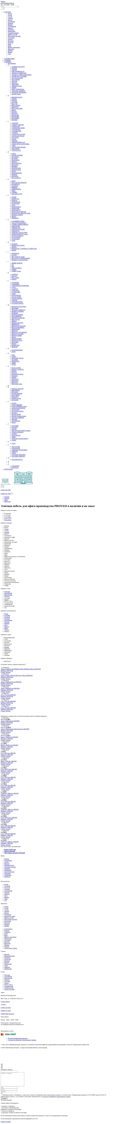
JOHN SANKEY (17, 268)
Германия (7, 957)
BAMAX (14, 100)
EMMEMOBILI (16, 189)
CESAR (14, 139)
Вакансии (7, 876)
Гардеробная (8, 620)
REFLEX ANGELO (17, 388)
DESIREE (15, 166)
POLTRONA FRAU (18, 374)
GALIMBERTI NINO (18, 221)
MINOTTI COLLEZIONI (19, 332)
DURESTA (15, 176)
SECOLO (14, 413)
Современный (8, 986)
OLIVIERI (15, 360)
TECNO (14, 429)
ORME (14, 363)
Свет (9, 54)
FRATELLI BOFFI (17, 215)
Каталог (6, 859)
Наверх (3, 1)
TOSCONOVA (16, 435)
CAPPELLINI (16, 126)
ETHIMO (14, 192)
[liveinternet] (5, 1029)
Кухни (10, 13)
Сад (5, 900)
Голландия (7, 959)
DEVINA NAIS (16, 168)
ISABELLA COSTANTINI (20, 260)
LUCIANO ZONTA (17, 303)
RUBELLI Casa (16, 398)
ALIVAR (14, 68)
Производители (9, 865)
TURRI (14, 440)
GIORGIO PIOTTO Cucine (20, 234)
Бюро (9, 46)
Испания (7, 961)
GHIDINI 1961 (16, 227)
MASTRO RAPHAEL (18, 318)
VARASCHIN (16, 448)
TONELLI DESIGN (17, 432)
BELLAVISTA (16, 105)
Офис (6, 628)
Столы (10, 15)
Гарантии (7, 868)
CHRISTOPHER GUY (18, 142)
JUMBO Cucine (16, 271)
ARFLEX (14, 83)
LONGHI (14, 300)
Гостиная (7, 617)
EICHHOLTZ (16, 184)
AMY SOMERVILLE (18, 71)
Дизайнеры (7, 875)
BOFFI (14, 110)
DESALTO (15, 165)
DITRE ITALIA (16, 170)
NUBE (14, 351)
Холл (5, 625)
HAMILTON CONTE (18, 245)
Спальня (7, 618)
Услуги (6, 862)
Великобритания (9, 956)
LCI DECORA (16, 292)
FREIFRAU (15, 218)
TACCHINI (15, 426)
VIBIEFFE (15, 451)
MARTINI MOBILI (17, 314)
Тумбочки (7, 932)
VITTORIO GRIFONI (18, 456)
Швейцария (8, 969)
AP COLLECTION (17, 78)
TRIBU (14, 437)
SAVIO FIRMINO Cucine (19, 406)
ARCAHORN (16, 79)
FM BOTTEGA (16, 207)
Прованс (7, 980)
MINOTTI (15, 331)
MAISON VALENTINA (19, 306)
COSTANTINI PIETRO (19, 147)
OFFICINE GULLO (17, 358)
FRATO (14, 216)
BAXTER (14, 102)
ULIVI (13, 443)
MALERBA (15, 308)
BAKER (14, 99)
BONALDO (15, 115)
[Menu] (1, 9)
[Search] (2, 486)
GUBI (13, 240)
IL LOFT (14, 255)
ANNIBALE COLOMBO (19, 76)
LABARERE (15, 284)
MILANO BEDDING (18, 327)
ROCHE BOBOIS (17, 393)
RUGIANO (15, 400)
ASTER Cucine (16, 94)
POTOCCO (15, 379)
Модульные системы (14, 36)
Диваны (10, 18)
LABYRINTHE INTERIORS (20, 285)
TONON (14, 434)
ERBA (13, 190)
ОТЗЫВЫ (7, 60)
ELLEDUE (15, 186)
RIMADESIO (16, 390)
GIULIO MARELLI (17, 236)
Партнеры (7, 873)
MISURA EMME (17, 335)
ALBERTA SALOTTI (18, 66)
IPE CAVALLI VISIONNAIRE (21, 258)
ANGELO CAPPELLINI (19, 73)
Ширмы (10, 50)
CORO (14, 145)
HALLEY (14, 244)
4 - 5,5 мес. (7, 516)
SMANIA (14, 419)
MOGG (14, 337)
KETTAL (14, 276)
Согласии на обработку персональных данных (56, 1096)
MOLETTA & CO (17, 340)
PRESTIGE (15, 380)
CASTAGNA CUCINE (18, 134)
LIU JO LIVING (16, 297)
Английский (8, 593)
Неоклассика (8, 595)
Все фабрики (12, 63)
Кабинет (7, 623)
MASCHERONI (16, 316)
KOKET (14, 279)
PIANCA (14, 372)
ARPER (14, 87)
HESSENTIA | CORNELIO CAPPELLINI (24, 248)
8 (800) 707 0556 (6, 1010)
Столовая (7, 615)
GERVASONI (16, 226)
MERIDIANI (15, 324)
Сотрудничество (9, 872)
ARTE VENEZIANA (18, 89)
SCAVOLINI (15, 409)
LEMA (14, 293)
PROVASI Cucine (17, 384)
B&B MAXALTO (17, 97)
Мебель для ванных (14, 47)
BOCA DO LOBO (17, 108)
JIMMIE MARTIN (17, 263)
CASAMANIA (16, 129)
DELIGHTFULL (17, 163)
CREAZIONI (15, 149)
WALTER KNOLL (17, 459)
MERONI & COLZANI (19, 326)
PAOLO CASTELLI (18, 369)
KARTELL (15, 274)
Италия (6, 647)
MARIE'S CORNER (18, 311)
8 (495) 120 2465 (6, 490)
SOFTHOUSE (16, 421)
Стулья (10, 17)
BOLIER (14, 112)
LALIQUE (15, 289)
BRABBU (15, 120)
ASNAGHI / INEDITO (18, 91)
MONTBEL (15, 342)
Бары (9, 44)
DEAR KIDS (15, 160)
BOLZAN (15, 113)
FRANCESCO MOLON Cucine (21, 213)
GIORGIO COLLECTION (19, 232)
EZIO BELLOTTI (17, 194)
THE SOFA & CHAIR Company (21, 430)
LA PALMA (15, 282)
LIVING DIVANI (17, 298)
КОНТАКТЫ (8, 469)
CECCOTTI (15, 137)
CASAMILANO (16, 131)
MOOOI (14, 343)
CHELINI (14, 141)
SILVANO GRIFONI (18, 417)
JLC (13, 265)
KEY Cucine (15, 277)
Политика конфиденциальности (18, 1038)
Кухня (6, 614)
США (6, 965)
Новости (7, 863)
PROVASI (15, 382)
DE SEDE (15, 158)
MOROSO (15, 347)
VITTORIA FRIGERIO (18, 455)
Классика (7, 591)
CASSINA (15, 132)
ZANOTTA (15, 467)
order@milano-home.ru (7, 3)
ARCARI (14, 81)
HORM (14, 250)
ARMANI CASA (17, 86)
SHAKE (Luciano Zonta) (19, 416)
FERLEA (14, 200)
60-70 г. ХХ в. (8, 984)
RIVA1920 (15, 392)
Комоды (10, 28)
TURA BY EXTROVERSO (20, 438)
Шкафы (10, 25)
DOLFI (14, 171)
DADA (14, 153)
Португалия (8, 964)
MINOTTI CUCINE (17, 334)
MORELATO (15, 345)
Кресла (10, 20)
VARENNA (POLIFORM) (19, 450)
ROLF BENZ (15, 395)
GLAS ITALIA (16, 237)
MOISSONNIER (16, 339)
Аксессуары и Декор (10, 948)
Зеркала (10, 39)
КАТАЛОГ (7, 12)
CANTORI (15, 123)
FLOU (13, 205)
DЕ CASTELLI (16, 178)
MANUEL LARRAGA (18, 310)
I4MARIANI (15, 253)
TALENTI (15, 427)
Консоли (10, 42)
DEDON (14, 161)
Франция (7, 967)
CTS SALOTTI (16, 150)
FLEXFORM (15, 203)
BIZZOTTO (15, 107)
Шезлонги (11, 49)
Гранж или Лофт (9, 989)
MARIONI (15, 313)
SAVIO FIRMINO (17, 405)
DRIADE (14, 174)
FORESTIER (15, 208)
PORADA (15, 376)
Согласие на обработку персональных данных (22, 1040)
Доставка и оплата (10, 867)
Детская (6, 622)
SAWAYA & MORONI (18, 408)
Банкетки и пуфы (9, 916)
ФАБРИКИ (7, 62)
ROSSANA (15, 397)
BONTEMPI (15, 116)
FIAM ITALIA (16, 202)
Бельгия (6, 954)
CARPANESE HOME (18, 128)
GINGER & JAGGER (18, 229)
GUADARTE (16, 239)
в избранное (5, 667)
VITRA (14, 453)
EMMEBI (14, 187)
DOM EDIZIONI (17, 173)
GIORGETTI (15, 231)
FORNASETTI (16, 210)
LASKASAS (15, 290)
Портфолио (7, 870)
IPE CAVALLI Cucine (18, 256)
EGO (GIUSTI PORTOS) (19, 182)
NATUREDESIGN (17, 350)
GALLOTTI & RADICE (19, 223)
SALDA (14, 403)
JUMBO (14, 269)
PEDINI (14, 371)
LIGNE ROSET (16, 295)
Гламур (6, 599)
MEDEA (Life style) (17, 322)
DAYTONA (15, 157)
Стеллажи (7, 940)
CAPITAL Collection (18, 124)
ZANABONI (15, 466)
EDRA (14, 181)
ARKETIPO (15, 84)
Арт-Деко (7, 981)
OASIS (14, 356)
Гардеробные (12, 26)
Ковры (10, 52)
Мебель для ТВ (12, 34)
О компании (8, 860)
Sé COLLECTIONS (17, 411)
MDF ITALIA (16, 319)
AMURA (14, 70)
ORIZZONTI (15, 361)
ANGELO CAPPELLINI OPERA (22, 74)
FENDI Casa (15, 198)
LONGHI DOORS (17, 302)
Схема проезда (5, 1001)
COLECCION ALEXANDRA (20, 144)
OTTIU (14, 364)
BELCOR (14, 103)
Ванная (6, 626)
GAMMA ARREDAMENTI (20, 224)
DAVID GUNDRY (17, 155)
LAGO (14, 287)
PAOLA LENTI (16, 368)
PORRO (14, 377)
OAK (13, 355)
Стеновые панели (13, 33)
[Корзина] (3, 9)
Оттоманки (11, 21)
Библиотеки (11, 31)
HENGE (14, 247)
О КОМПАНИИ (9, 58)
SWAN (14, 422)
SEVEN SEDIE (16, 414)
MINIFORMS (16, 329)
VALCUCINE (16, 446)
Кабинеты (11, 29)
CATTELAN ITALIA (18, 136)
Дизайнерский (8, 988)
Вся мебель (7, 520)
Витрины (11, 41)
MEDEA (14, 321)
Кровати (10, 23)
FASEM (14, 197)
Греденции (11, 37)
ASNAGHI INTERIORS (19, 92)
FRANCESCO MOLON (19, 211)
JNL (13, 266)
